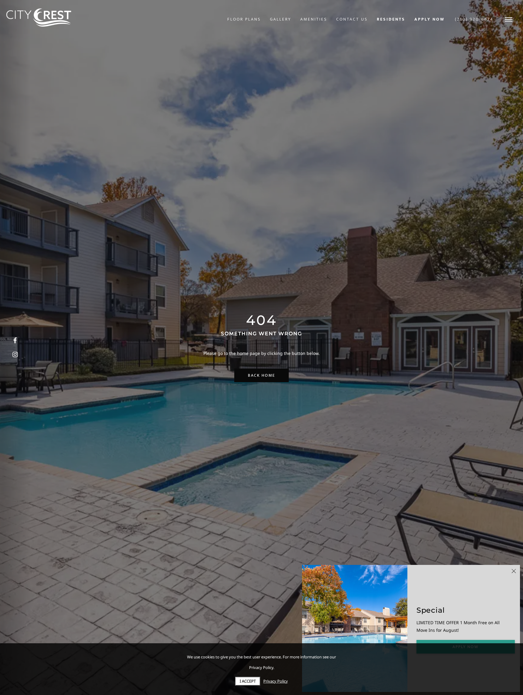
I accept (248, 681)
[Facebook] (15, 341)
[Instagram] (15, 355)
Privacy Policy (275, 681)
